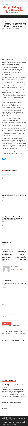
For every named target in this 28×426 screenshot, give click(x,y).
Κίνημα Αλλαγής (9, 170)
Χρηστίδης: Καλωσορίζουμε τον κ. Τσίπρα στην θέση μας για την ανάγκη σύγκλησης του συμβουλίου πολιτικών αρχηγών (14, 218)
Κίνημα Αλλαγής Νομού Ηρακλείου (13, 9)
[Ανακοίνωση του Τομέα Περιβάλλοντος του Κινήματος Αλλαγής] (14, 225)
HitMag (14, 424)
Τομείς (15, 170)
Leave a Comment (15, 28)
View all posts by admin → (16, 269)
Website (4, 316)
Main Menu (7, 16)
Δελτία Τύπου (4, 21)
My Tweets (18, 402)
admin (10, 28)
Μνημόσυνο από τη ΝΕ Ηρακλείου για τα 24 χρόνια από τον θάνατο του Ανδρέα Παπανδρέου (14, 194)
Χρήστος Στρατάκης (21, 422)
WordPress (9, 424)
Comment (4, 287)
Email (3, 310)
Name (3, 304)
